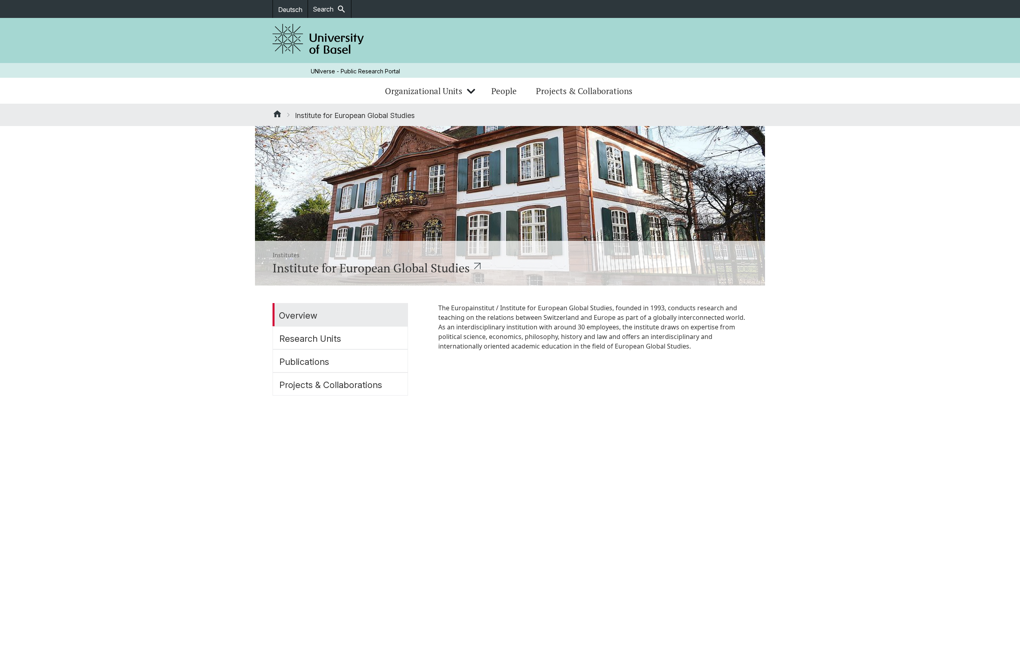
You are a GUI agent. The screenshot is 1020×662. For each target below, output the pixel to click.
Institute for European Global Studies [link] (355, 115)
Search (329, 9)
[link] (318, 40)
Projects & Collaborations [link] (584, 91)
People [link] (504, 91)
